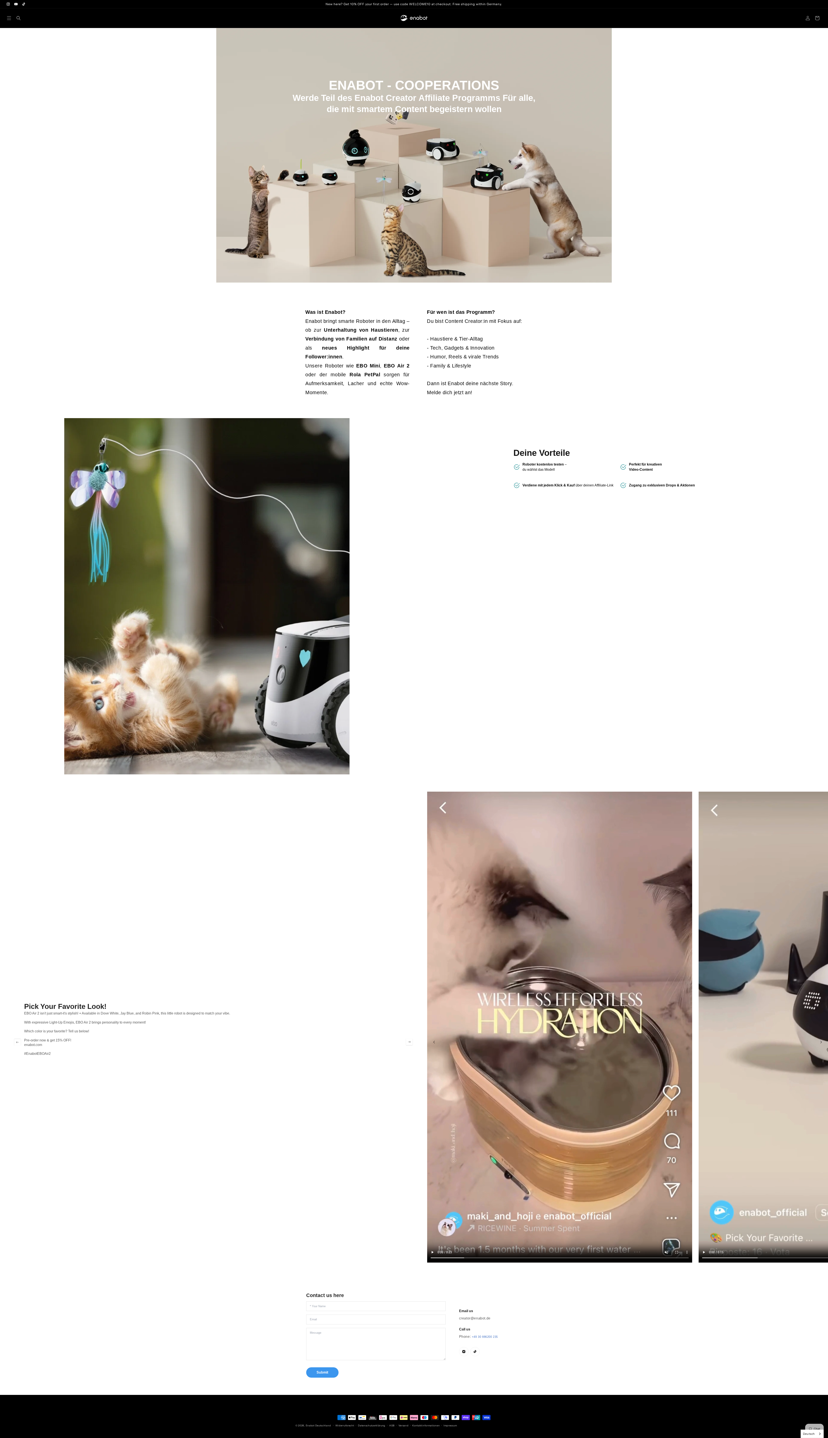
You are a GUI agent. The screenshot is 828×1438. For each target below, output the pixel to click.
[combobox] (812, 1434)
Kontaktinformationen (426, 1425)
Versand (403, 1425)
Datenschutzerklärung (371, 1425)
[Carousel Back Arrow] (17, 1042)
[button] (9, 18)
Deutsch (809, 1433)
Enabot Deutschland (318, 1425)
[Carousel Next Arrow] (409, 1042)
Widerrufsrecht (344, 1425)
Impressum (450, 1425)
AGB (392, 1425)
